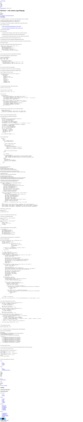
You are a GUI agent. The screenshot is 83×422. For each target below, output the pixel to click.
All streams (3, 0)
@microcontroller (3, 379)
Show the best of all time (4, 391)
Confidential (4, 409)
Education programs (5, 415)
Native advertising (5, 414)
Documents (4, 408)
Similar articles (8, 389)
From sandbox (2, 16)
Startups (3, 416)
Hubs (3, 400)
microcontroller (2, 8)
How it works (4, 405)
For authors (4, 406)
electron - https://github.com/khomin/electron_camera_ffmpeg (11, 26)
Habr (6, 421)
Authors (3, 401)
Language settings (3, 420)
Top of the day (3, 389)
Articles (3, 398)
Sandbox (3, 402)
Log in (3, 394)
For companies (4, 407)
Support (7, 420)
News (3, 399)
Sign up (3, 395)
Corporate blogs (4, 413)
